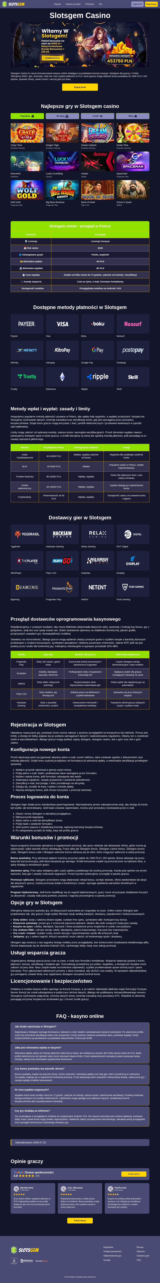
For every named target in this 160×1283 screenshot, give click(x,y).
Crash (95, 116)
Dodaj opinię (134, 1174)
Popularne (25, 116)
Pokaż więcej (80, 1220)
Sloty (130, 116)
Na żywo (60, 116)
